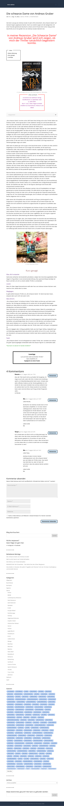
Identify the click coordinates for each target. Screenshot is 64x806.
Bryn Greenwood (40, 719)
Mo (9, 16)
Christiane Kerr (27, 732)
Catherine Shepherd (12, 727)
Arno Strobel (10, 711)
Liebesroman (11, 639)
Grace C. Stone (11, 766)
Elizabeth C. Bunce (33, 753)
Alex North (18, 696)
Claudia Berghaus (18, 740)
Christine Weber (28, 737)
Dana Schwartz (27, 745)
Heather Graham (52, 768)
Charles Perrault (35, 727)
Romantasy (11, 659)
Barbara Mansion (20, 714)
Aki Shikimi (41, 691)
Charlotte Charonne (44, 727)
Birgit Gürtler (26, 717)
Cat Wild (27, 727)
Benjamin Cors (36, 714)
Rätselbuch (11, 654)
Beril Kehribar (51, 714)
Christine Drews (11, 737)
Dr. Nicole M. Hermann (22, 750)
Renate (17, 374)
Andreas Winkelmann (31, 701)
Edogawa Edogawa (41, 750)
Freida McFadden (11, 763)
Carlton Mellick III (52, 722)
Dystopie (10, 605)
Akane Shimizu (33, 691)
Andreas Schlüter (11, 701)
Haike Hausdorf (21, 768)
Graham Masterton (20, 766)
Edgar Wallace (32, 750)
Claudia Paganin (28, 740)
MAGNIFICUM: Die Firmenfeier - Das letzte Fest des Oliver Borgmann (25, 564)
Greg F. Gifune (38, 766)
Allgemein (9, 580)
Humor (10, 628)
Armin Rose (48, 709)
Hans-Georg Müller (35, 768)
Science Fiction (12, 664)
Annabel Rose (27, 704)
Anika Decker (10, 704)
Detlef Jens (33, 748)
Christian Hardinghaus (37, 732)
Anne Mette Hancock (20, 706)
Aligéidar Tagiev (33, 696)
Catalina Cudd (50, 724)
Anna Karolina (43, 704)
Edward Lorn (50, 750)
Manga (10, 641)
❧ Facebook (17, 545)
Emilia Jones (38, 755)
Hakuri (28, 768)
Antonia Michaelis (29, 709)
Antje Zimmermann (19, 709)
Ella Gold (10, 755)
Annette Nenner (29, 706)
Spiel (7, 680)
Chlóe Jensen (45, 730)
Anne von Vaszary (38, 706)
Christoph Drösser (46, 737)
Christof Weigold (37, 737)
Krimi (9, 636)
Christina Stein (39, 735)
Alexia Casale (44, 693)
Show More (9, 771)
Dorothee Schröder (11, 750)
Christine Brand (48, 735)
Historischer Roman (13, 623)
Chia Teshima (19, 730)
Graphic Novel (12, 621)
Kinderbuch (11, 633)
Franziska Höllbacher (28, 761)
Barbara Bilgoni (11, 714)
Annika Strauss (48, 706)
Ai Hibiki (26, 691)
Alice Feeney (25, 696)
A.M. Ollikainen (19, 691)
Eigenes (8, 588)
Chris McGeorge (19, 732)
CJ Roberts (10, 740)
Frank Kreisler (18, 761)
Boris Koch (34, 717)
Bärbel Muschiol (11, 722)
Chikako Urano (37, 730)
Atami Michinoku (28, 711)
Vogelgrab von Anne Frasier (32, 361)
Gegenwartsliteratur (13, 618)
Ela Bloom (18, 753)
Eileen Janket (10, 753)
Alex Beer (37, 693)
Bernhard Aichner (11, 717)
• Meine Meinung (12, 53)
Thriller (27, 16)
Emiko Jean (31, 755)
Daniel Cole (35, 745)
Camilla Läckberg (20, 722)
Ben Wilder (44, 714)
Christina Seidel (31, 735)
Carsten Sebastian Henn (40, 724)
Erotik (9, 608)
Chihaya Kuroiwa (28, 730)
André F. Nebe (51, 701)
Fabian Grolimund (34, 758)
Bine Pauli (19, 717)
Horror (9, 626)
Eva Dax (20, 758)
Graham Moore (29, 766)
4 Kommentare (34, 16)
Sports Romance (12, 667)
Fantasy (10, 615)
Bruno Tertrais (31, 719)
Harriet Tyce (44, 768)
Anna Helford (35, 704)
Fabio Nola (43, 758)
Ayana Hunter (46, 711)
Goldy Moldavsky (47, 763)
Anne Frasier (10, 706)
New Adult (11, 651)
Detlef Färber (26, 748)
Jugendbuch (11, 631)
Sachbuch (10, 662)
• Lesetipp (10, 57)
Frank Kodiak (10, 761)
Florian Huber (50, 758)
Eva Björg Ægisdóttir (12, 758)
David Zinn (10, 748)
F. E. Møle (26, 758)
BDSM (9, 595)
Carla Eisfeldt (43, 722)
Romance (10, 657)
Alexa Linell (10, 693)
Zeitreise (10, 675)
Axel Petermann (37, 711)
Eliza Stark (42, 753)
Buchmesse (9, 583)
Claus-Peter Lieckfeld (38, 740)
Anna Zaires (51, 704)
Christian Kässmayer (48, 732)
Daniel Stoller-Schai (44, 745)
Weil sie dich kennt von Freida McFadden (17, 559)
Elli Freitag (16, 755)
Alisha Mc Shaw (42, 696)
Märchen (10, 646)
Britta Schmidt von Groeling (13, 719)
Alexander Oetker (18, 693)
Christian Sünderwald (12, 735)
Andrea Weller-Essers (42, 701)
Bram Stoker (40, 717)
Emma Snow (46, 755)
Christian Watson (22, 735)
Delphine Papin (18, 748)
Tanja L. (17, 432)
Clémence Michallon (48, 740)
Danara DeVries (19, 745)
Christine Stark (19, 737)
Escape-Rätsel (11, 610)
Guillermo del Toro (47, 766)
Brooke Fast (23, 719)
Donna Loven (49, 748)
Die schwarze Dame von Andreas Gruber (17, 557)
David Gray (52, 745)
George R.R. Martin (28, 763)
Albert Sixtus (48, 691)
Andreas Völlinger (20, 701)
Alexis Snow (52, 693)
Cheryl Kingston (11, 730)
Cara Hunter (36, 722)
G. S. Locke (20, 763)
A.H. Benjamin (11, 691)
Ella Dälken (49, 753)
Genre (22, 16)
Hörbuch (8, 677)
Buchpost (9, 585)
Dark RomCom (12, 603)
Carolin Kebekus (29, 724)
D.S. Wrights (10, 745)
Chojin (51, 730)
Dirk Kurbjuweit (41, 748)
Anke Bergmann (19, 704)
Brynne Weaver (49, 719)
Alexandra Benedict (28, 693)
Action (9, 592)
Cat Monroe (21, 727)
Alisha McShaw (51, 696)
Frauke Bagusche (38, 761)
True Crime (11, 672)
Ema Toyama (23, 755)
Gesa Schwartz (38, 763)
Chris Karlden (10, 732)
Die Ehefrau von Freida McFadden (15, 562)
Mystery (10, 649)
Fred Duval (46, 761)
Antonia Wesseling (39, 709)
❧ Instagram (9, 545)
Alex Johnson (10, 696)
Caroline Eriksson (20, 724)
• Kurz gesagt (11, 55)
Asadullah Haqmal (19, 711)
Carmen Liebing (11, 724)
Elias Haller (25, 753)
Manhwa (10, 644)
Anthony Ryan (11, 709)
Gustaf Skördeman (11, 768)
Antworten (52, 375)
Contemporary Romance (14, 597)
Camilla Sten (28, 722)
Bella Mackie (28, 714)
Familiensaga (11, 613)
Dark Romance (12, 600)
